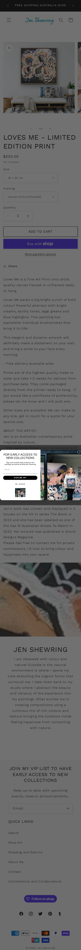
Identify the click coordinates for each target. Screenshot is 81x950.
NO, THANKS (20, 484)
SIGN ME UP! (20, 478)
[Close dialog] (78, 452)
